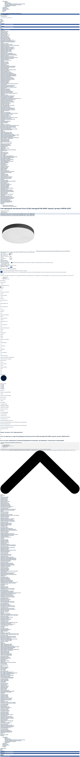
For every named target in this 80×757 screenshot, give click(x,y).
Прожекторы (2, 87)
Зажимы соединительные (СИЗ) (6, 132)
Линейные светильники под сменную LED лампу (9, 57)
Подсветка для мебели (4, 61)
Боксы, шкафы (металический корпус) (7, 157)
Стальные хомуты (3, 165)
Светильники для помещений (5, 506)
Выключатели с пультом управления (6, 159)
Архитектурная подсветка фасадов (6, 77)
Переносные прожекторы (4, 89)
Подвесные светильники (4, 46)
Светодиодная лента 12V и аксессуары (7, 95)
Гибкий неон (2, 584)
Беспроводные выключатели (5, 629)
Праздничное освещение (4, 184)
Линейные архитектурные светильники (7, 78)
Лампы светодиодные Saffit (5, 200)
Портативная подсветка (4, 65)
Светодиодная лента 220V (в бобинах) (7, 108)
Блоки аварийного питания (5, 160)
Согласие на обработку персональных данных (13, 4)
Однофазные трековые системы (6, 49)
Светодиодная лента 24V (4, 102)
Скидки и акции (5, 8)
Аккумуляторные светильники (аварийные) (8, 66)
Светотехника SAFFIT (4, 199)
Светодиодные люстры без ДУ (5, 118)
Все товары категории (4, 508)
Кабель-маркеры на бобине (5, 158)
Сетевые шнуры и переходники (6, 177)
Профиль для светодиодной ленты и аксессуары (9, 113)
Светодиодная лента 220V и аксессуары (7, 107)
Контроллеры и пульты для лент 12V (6, 595)
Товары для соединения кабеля (6, 129)
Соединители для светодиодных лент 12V (7, 99)
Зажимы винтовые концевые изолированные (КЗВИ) (9, 134)
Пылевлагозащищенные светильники (7, 58)
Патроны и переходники (4, 170)
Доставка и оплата (6, 744)
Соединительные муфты (4, 660)
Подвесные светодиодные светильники (7, 518)
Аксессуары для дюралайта (5, 112)
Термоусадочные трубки (4, 140)
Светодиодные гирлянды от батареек (7, 191)
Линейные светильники (4, 55)
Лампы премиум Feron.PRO (5, 39)
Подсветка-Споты (3, 64)
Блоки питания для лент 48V (5, 604)
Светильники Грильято (4, 68)
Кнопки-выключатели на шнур (5, 178)
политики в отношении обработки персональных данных (19, 450)
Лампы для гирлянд (4, 193)
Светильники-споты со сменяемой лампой (8, 529)
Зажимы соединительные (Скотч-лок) (7, 645)
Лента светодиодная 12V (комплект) (6, 97)
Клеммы (1, 130)
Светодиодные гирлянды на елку (6, 189)
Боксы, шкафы (3, 669)
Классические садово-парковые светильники (8, 74)
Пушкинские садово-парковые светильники (8, 557)
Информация (5, 1)
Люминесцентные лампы (4, 37)
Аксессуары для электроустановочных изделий (8, 128)
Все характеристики (4, 260)
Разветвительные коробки (5, 144)
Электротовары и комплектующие (6, 119)
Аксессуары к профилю (4, 114)
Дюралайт (2, 111)
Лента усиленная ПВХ (4, 181)
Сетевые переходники (4, 161)
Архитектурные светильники (5, 76)
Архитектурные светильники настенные (7, 79)
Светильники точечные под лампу (6, 44)
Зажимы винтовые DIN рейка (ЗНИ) (6, 136)
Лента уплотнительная (4, 153)
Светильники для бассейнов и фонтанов (7, 85)
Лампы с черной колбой (4, 36)
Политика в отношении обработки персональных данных (15, 3)
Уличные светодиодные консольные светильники (9, 83)
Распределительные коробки (5, 145)
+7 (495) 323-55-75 (3, 16)
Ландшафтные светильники (5, 80)
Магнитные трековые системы (5, 50)
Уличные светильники (4, 71)
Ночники (1, 42)
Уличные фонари (3, 84)
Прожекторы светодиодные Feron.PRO (7, 197)
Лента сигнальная (3, 154)
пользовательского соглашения (36, 450)
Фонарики (2, 203)
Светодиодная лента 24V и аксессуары (7, 101)
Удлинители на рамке (4, 696)
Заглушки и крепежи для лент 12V (6, 100)
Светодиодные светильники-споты (6, 53)
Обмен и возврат (8, 738)
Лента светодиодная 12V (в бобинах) (7, 96)
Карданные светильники (4, 70)
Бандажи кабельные (4, 687)
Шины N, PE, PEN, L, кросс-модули (6, 138)
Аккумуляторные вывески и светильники (7, 547)
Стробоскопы (2, 721)
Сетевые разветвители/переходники (6, 677)
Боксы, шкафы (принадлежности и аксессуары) (8, 156)
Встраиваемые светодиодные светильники (8, 40)
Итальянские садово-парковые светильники (8, 75)
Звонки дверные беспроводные (6, 172)
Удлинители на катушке (4, 175)
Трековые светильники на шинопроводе (7, 48)
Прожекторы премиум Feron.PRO (6, 92)
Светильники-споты (3, 52)
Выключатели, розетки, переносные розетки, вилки (9, 125)
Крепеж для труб (3, 169)
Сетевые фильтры (3, 182)
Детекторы (2, 179)
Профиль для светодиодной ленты (6, 617)
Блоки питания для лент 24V (5, 103)
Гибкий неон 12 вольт (4, 94)
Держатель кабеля (3, 168)
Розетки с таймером (4, 122)
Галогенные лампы (3, 32)
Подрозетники (2, 147)
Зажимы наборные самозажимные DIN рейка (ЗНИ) (9, 137)
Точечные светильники (4, 43)
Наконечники (2, 131)
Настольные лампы (3, 35)
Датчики (1, 123)
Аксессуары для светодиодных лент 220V (7, 109)
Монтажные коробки (4, 146)
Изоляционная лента (4, 152)
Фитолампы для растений (5, 34)
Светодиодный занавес (4, 187)
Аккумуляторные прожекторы (5, 90)
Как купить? (5, 9)
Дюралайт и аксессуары (4, 110)
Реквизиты (6, 2)
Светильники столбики (4, 82)
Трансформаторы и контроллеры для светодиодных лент (10, 98)
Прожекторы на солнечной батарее (6, 91)
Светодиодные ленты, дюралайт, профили (8, 93)
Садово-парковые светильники (5, 72)
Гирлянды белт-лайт (4, 192)
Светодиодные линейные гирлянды (6, 714)
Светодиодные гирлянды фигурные (6, 190)
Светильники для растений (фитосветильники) (8, 54)
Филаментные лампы (4, 33)
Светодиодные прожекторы (5, 88)
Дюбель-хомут (3, 148)
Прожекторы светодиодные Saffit (6, 201)
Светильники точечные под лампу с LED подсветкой (9, 45)
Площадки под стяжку (4, 167)
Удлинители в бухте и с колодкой (6, 176)
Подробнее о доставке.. (4, 405)
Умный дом (2, 120)
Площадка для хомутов (4, 166)
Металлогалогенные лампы (5, 38)
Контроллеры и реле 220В (5, 124)
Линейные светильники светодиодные (7, 56)
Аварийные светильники (4, 67)
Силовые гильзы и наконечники (6, 141)
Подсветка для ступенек (4, 63)
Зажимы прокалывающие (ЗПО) (6, 133)
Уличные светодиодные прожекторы (6, 86)
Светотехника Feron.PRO (4, 195)
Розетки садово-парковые (5, 183)
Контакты (4, 10)
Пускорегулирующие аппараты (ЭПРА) (7, 171)
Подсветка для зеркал (4, 62)
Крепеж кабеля (3, 163)
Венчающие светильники (4, 81)
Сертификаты (7, 6)
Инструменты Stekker (4, 180)
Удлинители (2, 173)
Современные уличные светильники (6, 73)
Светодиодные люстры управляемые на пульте (8, 117)
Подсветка (2, 60)
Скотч (1, 151)
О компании (5, 7)
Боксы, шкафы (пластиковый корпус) (7, 155)
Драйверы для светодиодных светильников (8, 149)
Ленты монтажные (3, 150)
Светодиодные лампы (4, 31)
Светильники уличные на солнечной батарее (8, 574)
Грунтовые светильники (4, 568)
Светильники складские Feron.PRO (6, 198)
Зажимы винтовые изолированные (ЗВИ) (7, 135)
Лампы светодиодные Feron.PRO (6, 196)
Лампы (1, 30)
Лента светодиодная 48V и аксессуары (7, 105)
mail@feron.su (5, 446)
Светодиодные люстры (4, 116)
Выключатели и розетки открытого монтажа (8, 127)
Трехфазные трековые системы (6, 51)
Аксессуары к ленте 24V (4, 104)
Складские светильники (4, 59)
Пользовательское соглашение (10, 5)
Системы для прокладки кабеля (6, 143)
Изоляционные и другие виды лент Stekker (8, 702)
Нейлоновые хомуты (4, 164)
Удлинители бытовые (4, 174)
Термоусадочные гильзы (4, 139)
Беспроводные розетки (4, 121)
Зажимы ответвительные (4, 652)
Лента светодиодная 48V (4, 106)
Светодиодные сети (4, 188)
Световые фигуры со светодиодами (6, 194)
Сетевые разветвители (4, 162)
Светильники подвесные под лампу (6, 47)
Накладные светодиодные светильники (7, 41)
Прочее (1, 202)
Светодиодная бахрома (4, 186)
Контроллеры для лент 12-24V (5, 115)
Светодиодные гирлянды (4, 185)
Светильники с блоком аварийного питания (8, 69)
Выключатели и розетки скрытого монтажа (8, 126)
